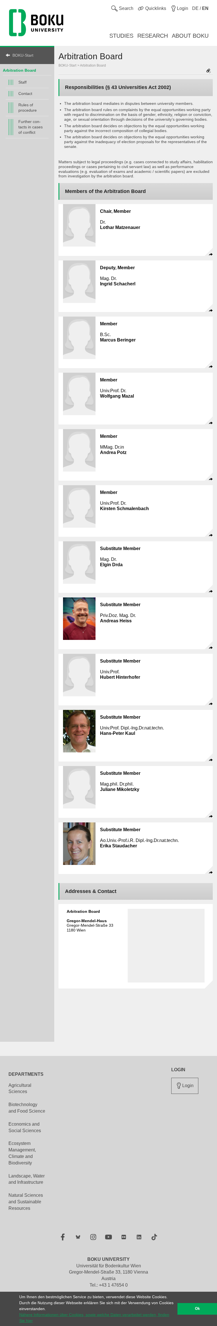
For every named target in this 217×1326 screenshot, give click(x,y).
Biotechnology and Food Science (26, 1107)
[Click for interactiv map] (166, 946)
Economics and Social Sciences (24, 1127)
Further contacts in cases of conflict (30, 127)
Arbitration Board (93, 65)
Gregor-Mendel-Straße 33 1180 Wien (90, 925)
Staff (22, 82)
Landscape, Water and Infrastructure (26, 1179)
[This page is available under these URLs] (208, 71)
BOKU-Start (22, 55)
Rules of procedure (27, 108)
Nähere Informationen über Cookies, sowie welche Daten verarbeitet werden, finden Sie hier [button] (94, 1317)
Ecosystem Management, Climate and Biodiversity (22, 1153)
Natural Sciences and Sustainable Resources (25, 1202)
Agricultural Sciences (19, 1088)
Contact (25, 93)
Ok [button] (197, 1309)
